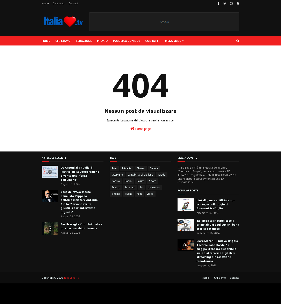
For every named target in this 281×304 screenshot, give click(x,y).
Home (45, 3)
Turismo (130, 187)
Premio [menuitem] (102, 41)
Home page (142, 129)
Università (154, 187)
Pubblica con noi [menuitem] (126, 41)
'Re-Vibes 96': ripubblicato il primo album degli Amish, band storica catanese (217, 225)
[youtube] (237, 3)
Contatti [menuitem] (152, 41)
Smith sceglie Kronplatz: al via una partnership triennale (81, 226)
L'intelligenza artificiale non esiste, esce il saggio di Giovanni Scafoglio (215, 204)
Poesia (116, 181)
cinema (116, 194)
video (150, 194)
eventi (128, 194)
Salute (140, 181)
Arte (114, 168)
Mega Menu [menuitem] (173, 41)
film (139, 194)
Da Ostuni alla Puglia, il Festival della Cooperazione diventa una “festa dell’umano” (80, 174)
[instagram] (231, 3)
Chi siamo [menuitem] (63, 41)
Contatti (73, 3)
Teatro (116, 187)
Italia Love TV (71, 278)
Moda (161, 174)
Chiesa (141, 168)
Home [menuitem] (46, 41)
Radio (128, 181)
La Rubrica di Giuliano (140, 174)
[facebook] (218, 3)
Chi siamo (59, 3)
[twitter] (224, 3)
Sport (152, 181)
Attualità (126, 168)
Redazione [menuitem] (84, 41)
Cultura (154, 168)
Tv (141, 187)
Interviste (117, 174)
